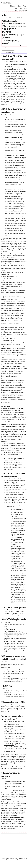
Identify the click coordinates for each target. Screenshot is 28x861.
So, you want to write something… (13, 45)
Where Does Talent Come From (12, 748)
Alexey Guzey (6, 2)
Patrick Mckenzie (16, 790)
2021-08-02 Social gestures (11, 32)
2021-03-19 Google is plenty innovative (14, 34)
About (19, 6)
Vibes (16, 8)
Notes (25, 8)
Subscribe (12, 6)
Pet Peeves (7, 38)
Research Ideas (7, 741)
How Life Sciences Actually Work (12, 721)
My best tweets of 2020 (8, 50)
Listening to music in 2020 (10, 40)
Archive (25, 6)
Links (21, 8)
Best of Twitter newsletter (21, 10)
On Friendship (7, 751)
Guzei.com (19, 859)
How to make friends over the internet (13, 726)
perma (22, 790)
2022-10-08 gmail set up (10, 28)
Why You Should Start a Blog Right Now (14, 736)
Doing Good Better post (10, 733)
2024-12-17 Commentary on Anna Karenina (15, 26)
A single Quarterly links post (11, 729)
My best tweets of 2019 (8, 52)
